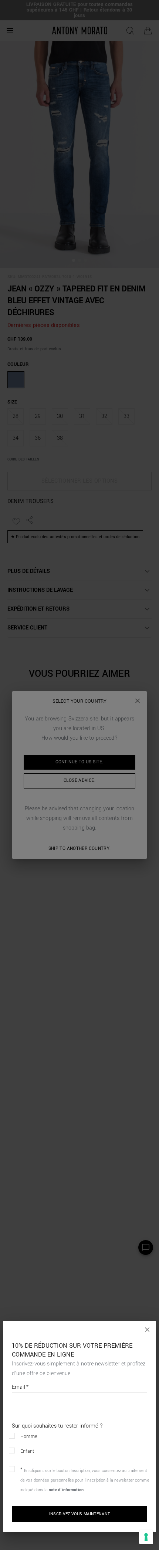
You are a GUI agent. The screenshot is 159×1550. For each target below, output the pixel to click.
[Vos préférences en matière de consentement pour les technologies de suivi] (146, 1537)
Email (20, 1387)
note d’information (66, 1490)
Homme (28, 1436)
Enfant (27, 1451)
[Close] (147, 1329)
